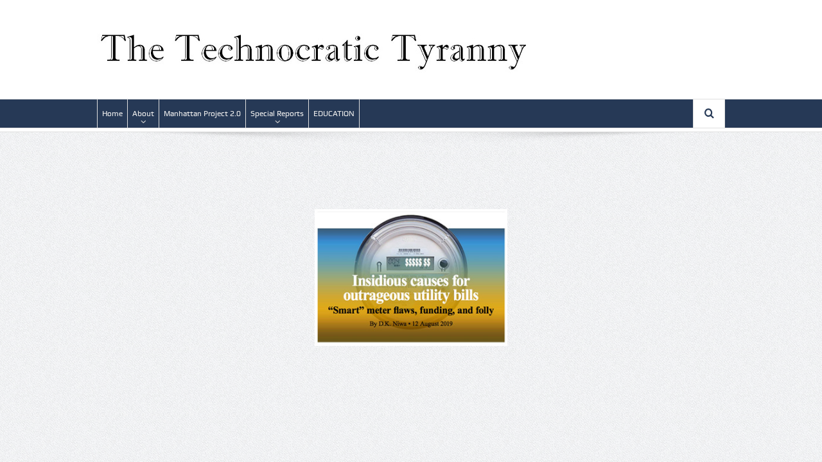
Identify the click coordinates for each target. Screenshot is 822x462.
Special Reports (277, 113)
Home (112, 113)
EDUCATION (333, 113)
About (143, 113)
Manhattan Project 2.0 (202, 113)
